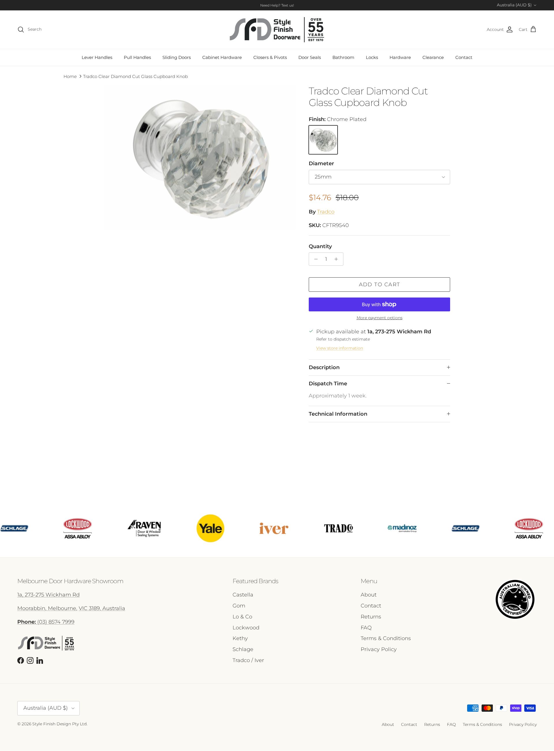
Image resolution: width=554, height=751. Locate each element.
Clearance (433, 57)
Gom (239, 606)
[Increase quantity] (337, 259)
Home (70, 76)
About (369, 595)
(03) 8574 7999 (45, 622)
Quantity (320, 246)
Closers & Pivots (270, 57)
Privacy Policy (379, 649)
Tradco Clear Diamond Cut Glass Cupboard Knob (135, 76)
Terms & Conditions (386, 638)
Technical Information (338, 414)
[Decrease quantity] (314, 259)
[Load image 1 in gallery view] (200, 157)
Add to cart (379, 284)
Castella (243, 595)
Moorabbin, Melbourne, (47, 608)
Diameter (321, 163)
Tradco (325, 212)
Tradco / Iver (248, 660)
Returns (371, 617)
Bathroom (343, 57)
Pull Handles (137, 57)
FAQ (366, 627)
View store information (339, 348)
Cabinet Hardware (222, 57)
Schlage (243, 649)
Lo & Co (242, 617)
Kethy (240, 638)
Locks (372, 57)
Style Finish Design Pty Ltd (59, 723)
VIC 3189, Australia (102, 608)
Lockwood (246, 627)
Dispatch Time (328, 383)
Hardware (400, 57)
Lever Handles (97, 57)
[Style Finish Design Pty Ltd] (277, 29)
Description (324, 367)
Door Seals (309, 57)
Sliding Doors (176, 57)
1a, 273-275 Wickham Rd (48, 595)
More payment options (380, 317)
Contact (463, 57)
